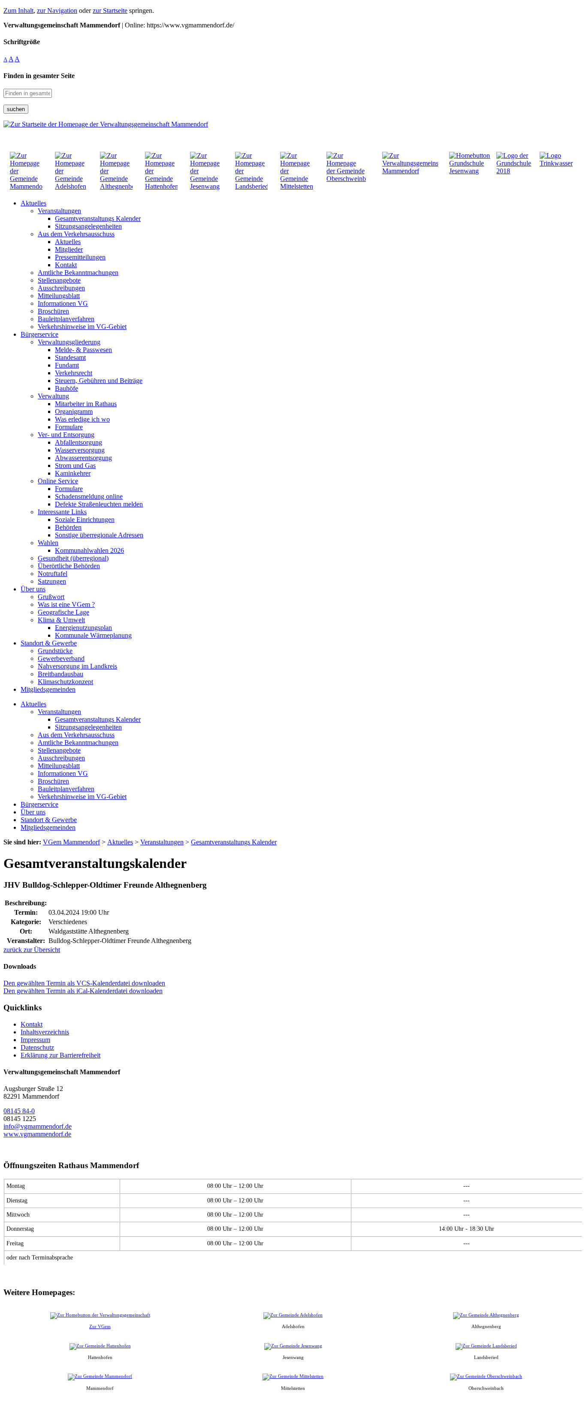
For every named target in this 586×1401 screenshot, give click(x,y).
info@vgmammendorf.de (37, 1126)
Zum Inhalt (18, 10)
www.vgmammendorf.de (37, 1134)
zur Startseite (110, 10)
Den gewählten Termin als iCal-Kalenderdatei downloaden (83, 990)
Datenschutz (37, 1047)
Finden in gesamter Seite (39, 75)
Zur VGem (100, 1326)
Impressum (35, 1039)
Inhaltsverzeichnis (45, 1032)
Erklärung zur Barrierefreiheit (60, 1055)
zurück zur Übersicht (31, 949)
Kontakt (31, 1024)
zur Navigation (57, 10)
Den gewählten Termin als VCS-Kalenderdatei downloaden (84, 983)
